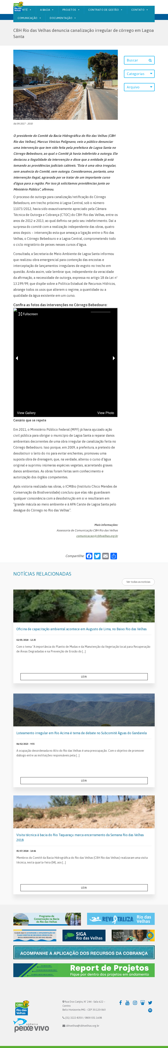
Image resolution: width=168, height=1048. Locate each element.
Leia (84, 676)
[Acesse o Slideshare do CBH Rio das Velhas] (143, 1002)
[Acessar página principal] (18, 7)
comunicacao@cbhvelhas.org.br (97, 536)
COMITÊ (22, 9)
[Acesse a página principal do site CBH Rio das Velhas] (21, 1008)
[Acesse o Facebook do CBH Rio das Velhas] (121, 1002)
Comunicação (27, 18)
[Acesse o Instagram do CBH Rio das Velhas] (136, 1002)
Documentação (61, 18)
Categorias (135, 74)
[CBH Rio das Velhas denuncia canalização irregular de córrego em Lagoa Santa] (65, 84)
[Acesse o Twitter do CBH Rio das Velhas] (151, 1002)
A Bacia (45, 9)
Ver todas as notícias (138, 581)
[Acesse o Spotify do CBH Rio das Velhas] (151, 1010)
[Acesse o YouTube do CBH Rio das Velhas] (128, 1002)
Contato (138, 9)
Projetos (69, 9)
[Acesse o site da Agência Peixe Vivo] (31, 1025)
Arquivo (133, 87)
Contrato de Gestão (103, 9)
